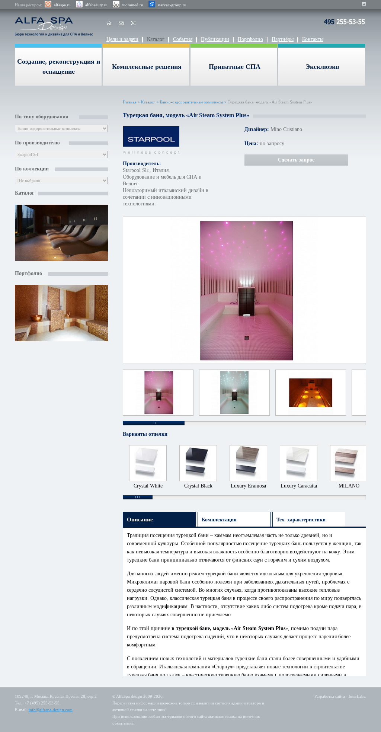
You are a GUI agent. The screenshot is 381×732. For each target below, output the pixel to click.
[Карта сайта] (133, 24)
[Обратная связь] (121, 24)
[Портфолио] (61, 314)
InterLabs (357, 696)
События (182, 39)
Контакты (312, 39)
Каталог (155, 39)
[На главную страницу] (108, 24)
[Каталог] (61, 234)
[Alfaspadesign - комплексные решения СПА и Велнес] (56, 26)
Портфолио (250, 39)
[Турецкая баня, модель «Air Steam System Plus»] (244, 290)
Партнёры (283, 39)
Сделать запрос (296, 160)
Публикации (215, 39)
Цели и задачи (122, 39)
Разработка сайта (329, 696)
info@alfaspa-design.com (51, 709)
